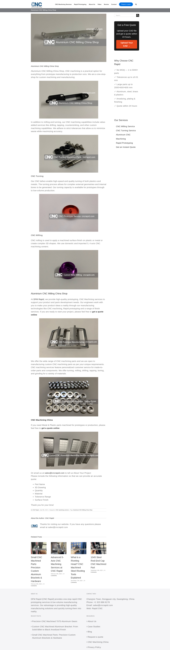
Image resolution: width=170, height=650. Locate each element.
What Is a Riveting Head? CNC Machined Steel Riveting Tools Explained (78, 567)
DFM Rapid (38, 299)
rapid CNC (77, 599)
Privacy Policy (94, 647)
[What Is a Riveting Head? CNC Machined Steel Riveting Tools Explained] (78, 543)
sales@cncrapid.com (54, 473)
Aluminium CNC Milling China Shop (82, 510)
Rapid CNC (97, 608)
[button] (136, 4)
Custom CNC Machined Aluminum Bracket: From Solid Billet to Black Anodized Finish (55, 628)
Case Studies (94, 626)
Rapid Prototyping (124, 143)
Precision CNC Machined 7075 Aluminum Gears (54, 621)
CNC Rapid (36, 510)
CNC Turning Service (126, 130)
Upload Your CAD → (127, 44)
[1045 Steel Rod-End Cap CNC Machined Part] (98, 543)
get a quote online (51, 428)
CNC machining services (62, 510)
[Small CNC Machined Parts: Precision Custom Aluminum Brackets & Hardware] (39, 543)
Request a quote (95, 637)
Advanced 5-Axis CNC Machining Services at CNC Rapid (57, 564)
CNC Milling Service (125, 126)
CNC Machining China (98, 642)
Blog (90, 631)
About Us (92, 621)
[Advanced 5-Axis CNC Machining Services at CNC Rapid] (59, 543)
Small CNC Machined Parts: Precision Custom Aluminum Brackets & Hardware (54, 636)
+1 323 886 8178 (102, 602)
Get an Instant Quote (126, 147)
